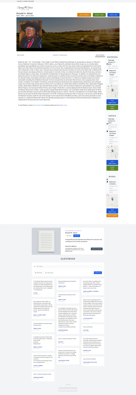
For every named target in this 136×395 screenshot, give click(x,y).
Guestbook (100, 55)
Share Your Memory (96, 249)
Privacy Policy (64, 388)
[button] (112, 90)
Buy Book (77, 235)
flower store (63, 105)
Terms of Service (72, 388)
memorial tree (38, 105)
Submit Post (98, 272)
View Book (69, 235)
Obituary (20, 55)
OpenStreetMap (69, 391)
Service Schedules (60, 55)
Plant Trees (112, 107)
